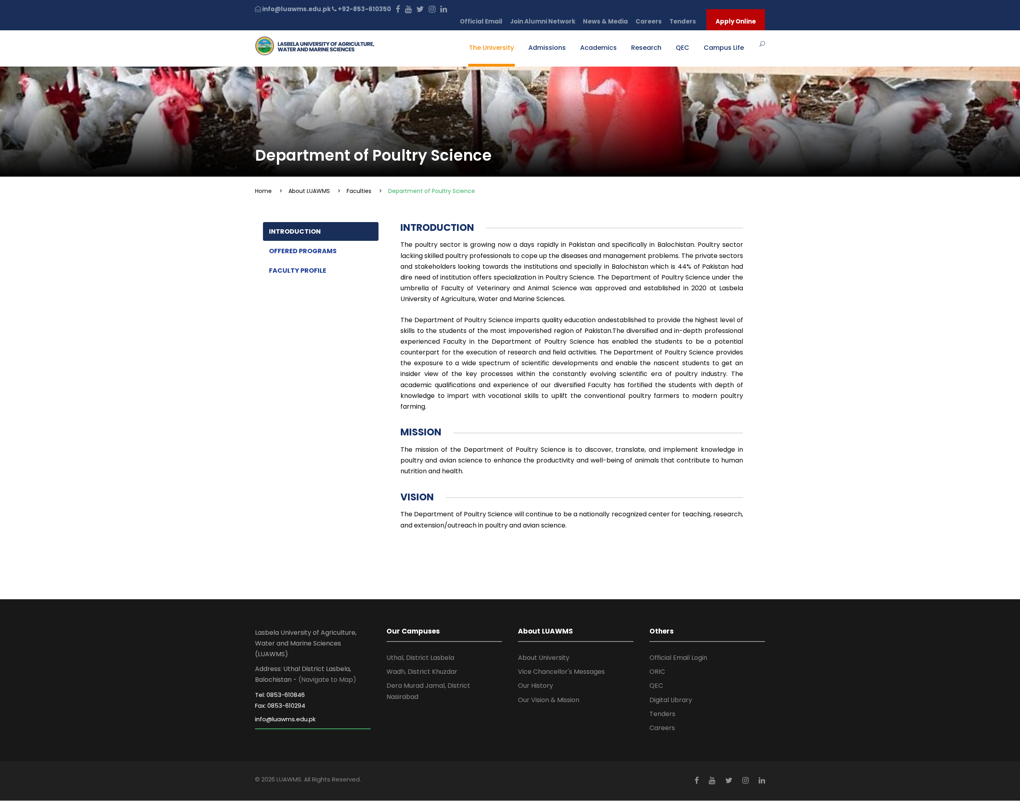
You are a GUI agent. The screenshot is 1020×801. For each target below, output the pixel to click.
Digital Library (670, 700)
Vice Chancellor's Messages (561, 671)
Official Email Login (678, 657)
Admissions (547, 47)
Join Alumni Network (542, 21)
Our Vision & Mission (548, 700)
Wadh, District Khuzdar (421, 671)
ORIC (657, 671)
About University (543, 657)
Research (646, 47)
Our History (535, 685)
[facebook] (398, 9)
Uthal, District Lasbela (420, 657)
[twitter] (420, 9)
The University (491, 47)
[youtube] (408, 9)
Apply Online (736, 21)
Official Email (481, 21)
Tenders (682, 21)
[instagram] (432, 9)
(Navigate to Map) (327, 679)
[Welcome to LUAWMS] (315, 45)
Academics (598, 47)
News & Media (605, 21)
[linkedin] (443, 9)
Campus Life (724, 47)
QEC (682, 47)
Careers (649, 21)
